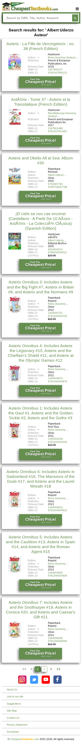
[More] (77, 9)
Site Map (12, 710)
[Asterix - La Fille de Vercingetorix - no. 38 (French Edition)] (14, 69)
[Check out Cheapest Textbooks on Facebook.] (57, 679)
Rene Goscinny (57, 303)
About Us (12, 689)
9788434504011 (57, 252)
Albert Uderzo (56, 175)
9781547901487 (57, 131)
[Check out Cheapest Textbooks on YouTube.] (46, 679)
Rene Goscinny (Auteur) (61, 57)
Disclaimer (13, 731)
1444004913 (55, 507)
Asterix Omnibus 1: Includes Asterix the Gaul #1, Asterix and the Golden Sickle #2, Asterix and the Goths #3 (40, 413)
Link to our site (15, 696)
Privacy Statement (17, 724)
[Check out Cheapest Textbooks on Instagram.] (22, 679)
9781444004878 (57, 381)
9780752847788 (57, 187)
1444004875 (55, 378)
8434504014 (55, 249)
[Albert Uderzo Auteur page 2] (51, 669)
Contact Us (13, 717)
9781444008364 (57, 641)
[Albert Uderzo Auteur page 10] (58, 669)
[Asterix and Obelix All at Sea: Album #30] (14, 183)
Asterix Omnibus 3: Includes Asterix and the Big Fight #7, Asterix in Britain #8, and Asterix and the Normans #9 (40, 287)
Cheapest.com (24, 739)
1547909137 (55, 69)
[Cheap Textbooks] (30, 10)
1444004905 (55, 572)
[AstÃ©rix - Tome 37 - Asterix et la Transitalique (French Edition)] (14, 124)
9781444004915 (57, 510)
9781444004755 (57, 316)
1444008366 (55, 638)
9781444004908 (57, 575)
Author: (32, 57)
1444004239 (55, 438)
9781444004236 (57, 442)
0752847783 (55, 184)
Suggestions (14, 703)
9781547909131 (57, 72)
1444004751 (55, 312)
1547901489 (55, 128)
